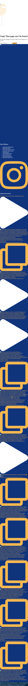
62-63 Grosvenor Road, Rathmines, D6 (8, 3)
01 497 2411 (2, 0)
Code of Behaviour (7, 154)
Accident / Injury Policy (8, 151)
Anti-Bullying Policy (7, 153)
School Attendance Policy (8, 149)
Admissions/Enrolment (8, 147)
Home (1, 32)
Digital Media (6, 152)
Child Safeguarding (7, 156)
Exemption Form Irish (8, 157)
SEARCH (14, 43)
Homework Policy (7, 148)
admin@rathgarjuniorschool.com (7, 2)
